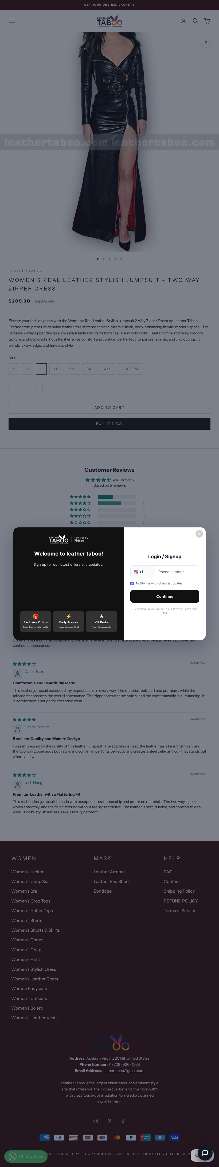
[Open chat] (205, 1153)
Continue (164, 596)
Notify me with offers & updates (159, 583)
